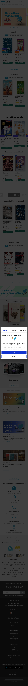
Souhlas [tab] (5, 330)
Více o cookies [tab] (23, 330)
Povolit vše (14, 352)
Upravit (13, 356)
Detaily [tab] (14, 330)
